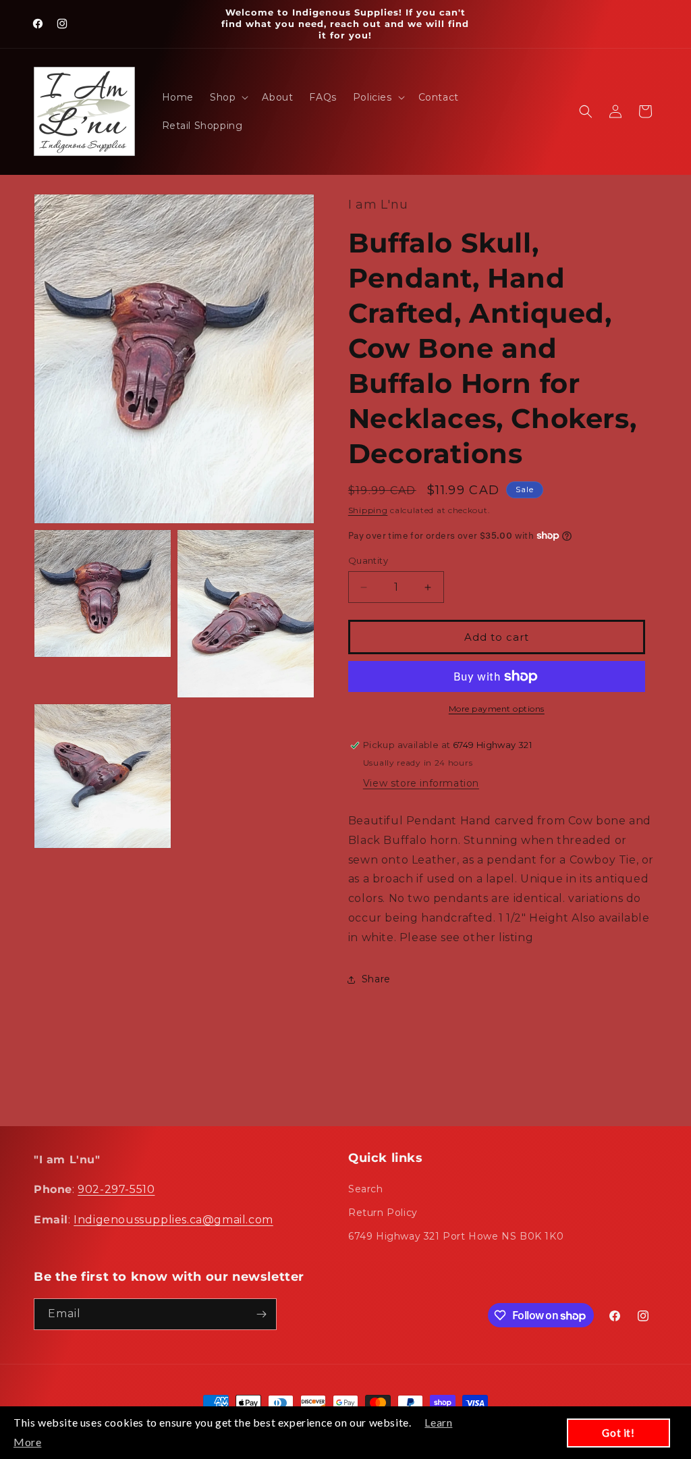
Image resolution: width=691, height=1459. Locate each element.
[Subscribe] (261, 1314)
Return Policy (383, 1212)
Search (365, 1189)
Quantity (368, 560)
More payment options (497, 709)
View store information (421, 783)
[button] (228, 97)
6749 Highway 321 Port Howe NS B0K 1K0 (455, 1236)
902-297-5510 (116, 1189)
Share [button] (376, 979)
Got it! (618, 1433)
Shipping (368, 510)
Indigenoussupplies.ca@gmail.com (173, 1219)
